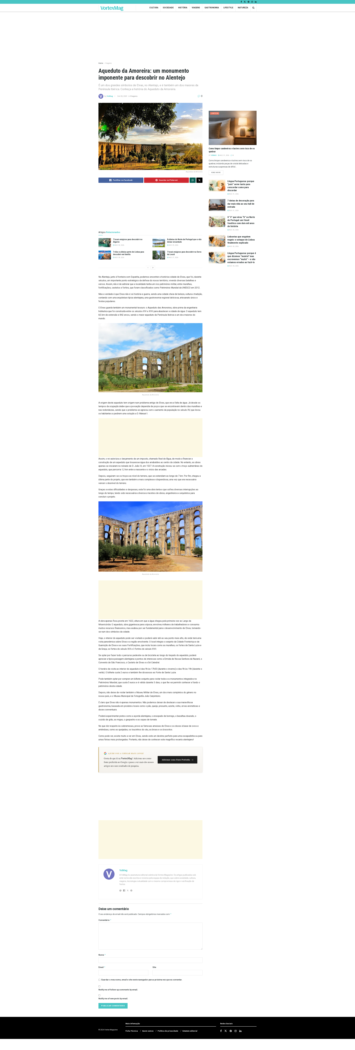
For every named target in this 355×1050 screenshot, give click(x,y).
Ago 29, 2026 (173, 245)
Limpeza (214, 113)
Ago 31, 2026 (224, 155)
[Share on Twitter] (199, 180)
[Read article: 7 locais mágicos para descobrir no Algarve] (104, 242)
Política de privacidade (168, 1031)
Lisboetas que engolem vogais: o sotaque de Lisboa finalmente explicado (241, 239)
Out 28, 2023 (122, 96)
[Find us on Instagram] (252, 2)
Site (154, 967)
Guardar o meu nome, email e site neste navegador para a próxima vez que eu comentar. (141, 980)
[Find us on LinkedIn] (256, 2)
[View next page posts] (153, 268)
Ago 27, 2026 (173, 257)
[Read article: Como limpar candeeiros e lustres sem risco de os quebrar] (233, 128)
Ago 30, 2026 (119, 245)
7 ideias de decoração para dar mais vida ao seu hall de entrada (240, 203)
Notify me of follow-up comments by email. (118, 990)
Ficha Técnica (131, 1031)
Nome (102, 955)
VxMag (110, 96)
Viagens (196, 8)
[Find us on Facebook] (241, 2)
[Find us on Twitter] (245, 2)
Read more (217, 172)
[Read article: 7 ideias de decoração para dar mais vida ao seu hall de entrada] (217, 205)
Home (100, 63)
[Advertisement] (150, 437)
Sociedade (168, 8)
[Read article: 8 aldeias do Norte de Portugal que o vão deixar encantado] (159, 242)
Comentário (104, 920)
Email (101, 967)
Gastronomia (212, 8)
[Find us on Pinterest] (248, 2)
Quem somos (148, 1031)
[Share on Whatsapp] (193, 180)
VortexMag (112, 8)
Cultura (153, 8)
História (182, 8)
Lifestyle (228, 8)
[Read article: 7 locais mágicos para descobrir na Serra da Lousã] (159, 255)
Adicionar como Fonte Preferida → (177, 759)
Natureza (243, 8)
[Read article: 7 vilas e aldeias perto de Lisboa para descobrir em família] (104, 255)
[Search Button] (253, 8)
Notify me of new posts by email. (113, 998)
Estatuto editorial (189, 1031)
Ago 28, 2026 (119, 257)
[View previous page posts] (148, 268)
